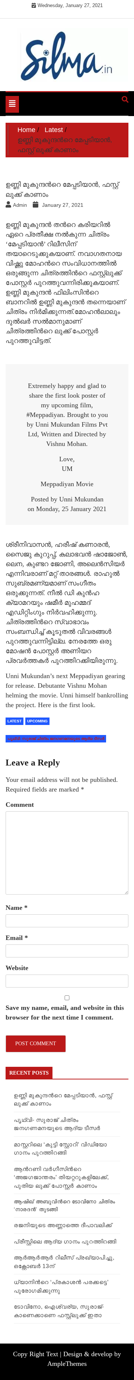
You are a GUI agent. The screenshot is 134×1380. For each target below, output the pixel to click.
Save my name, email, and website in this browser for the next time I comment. (65, 1012)
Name (17, 907)
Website (17, 968)
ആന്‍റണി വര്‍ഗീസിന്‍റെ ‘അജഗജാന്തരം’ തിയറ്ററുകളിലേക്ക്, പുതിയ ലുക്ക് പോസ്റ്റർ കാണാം (61, 1177)
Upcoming (37, 721)
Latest (14, 721)
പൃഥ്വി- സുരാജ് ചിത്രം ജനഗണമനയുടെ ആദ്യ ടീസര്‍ (55, 738)
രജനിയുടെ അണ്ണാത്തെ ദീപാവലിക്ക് (63, 1225)
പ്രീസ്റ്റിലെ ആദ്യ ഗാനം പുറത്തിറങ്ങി (65, 1241)
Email (17, 937)
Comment (20, 804)
